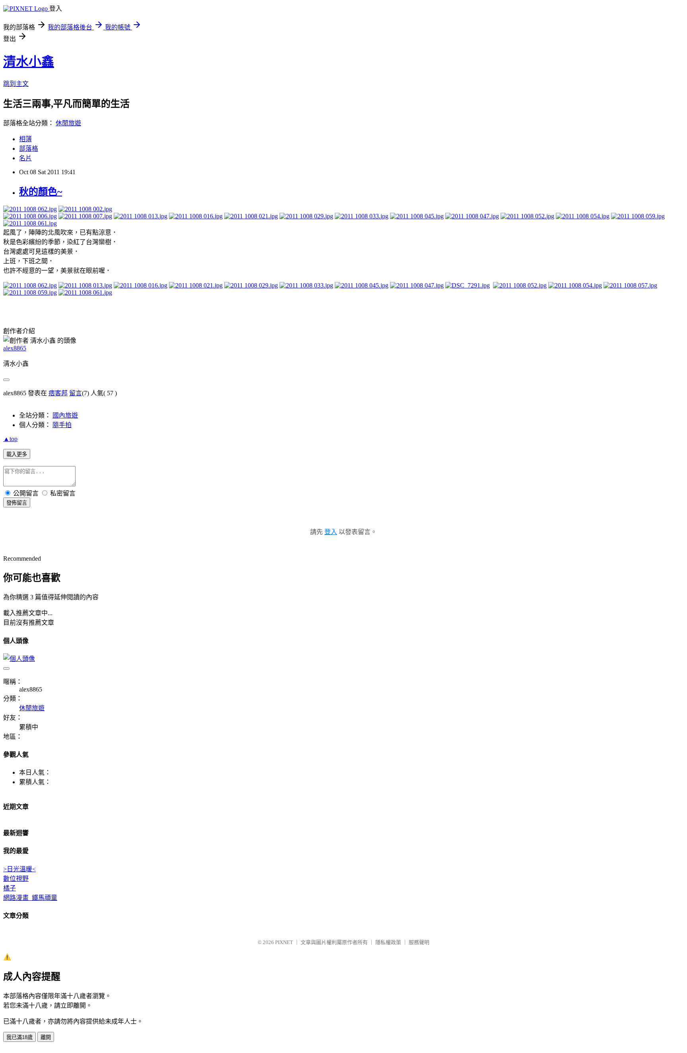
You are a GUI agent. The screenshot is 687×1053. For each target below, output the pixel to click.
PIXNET (284, 942)
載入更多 (16, 454)
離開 (46, 1037)
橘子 (9, 888)
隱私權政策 (388, 942)
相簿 (25, 139)
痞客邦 (58, 393)
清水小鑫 (28, 61)
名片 (25, 158)
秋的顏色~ (40, 192)
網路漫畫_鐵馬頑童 (30, 897)
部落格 (28, 148)
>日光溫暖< (19, 869)
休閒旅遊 (68, 123)
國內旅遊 (65, 415)
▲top (10, 438)
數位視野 (16, 878)
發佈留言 (16, 503)
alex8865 (14, 348)
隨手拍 (62, 425)
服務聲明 (419, 942)
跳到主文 (16, 83)
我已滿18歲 (19, 1037)
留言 (75, 393)
